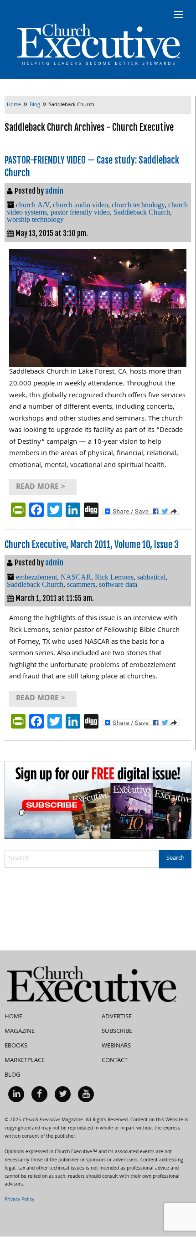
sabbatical (151, 577)
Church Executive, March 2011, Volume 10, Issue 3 (92, 544)
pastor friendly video (80, 212)
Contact (115, 1061)
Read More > (40, 487)
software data (118, 584)
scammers (81, 584)
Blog (13, 1075)
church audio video (80, 205)
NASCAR (76, 577)
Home (13, 1017)
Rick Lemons (114, 577)
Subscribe (117, 1032)
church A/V (32, 205)
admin (54, 190)
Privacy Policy (19, 1200)
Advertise (117, 1017)
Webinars (116, 1046)
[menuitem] (16, 1094)
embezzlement (36, 577)
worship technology (35, 219)
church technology (138, 205)
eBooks (16, 1046)
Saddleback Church (141, 212)
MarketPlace (25, 1061)
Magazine (20, 1032)
